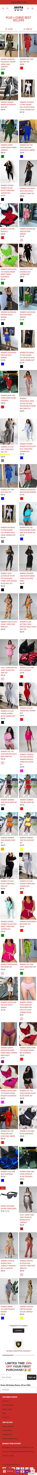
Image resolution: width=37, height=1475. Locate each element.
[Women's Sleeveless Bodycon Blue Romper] (9, 339)
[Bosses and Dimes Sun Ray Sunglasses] (9, 1195)
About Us (5, 1401)
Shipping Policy (7, 1434)
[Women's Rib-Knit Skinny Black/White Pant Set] (9, 88)
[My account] (28, 8)
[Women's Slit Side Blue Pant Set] (9, 476)
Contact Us (6, 1417)
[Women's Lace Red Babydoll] (9, 215)
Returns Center (7, 1409)
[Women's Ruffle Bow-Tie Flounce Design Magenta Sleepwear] (9, 1077)
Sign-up (31, 1377)
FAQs (4, 1413)
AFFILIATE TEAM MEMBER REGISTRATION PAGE (18, 1452)
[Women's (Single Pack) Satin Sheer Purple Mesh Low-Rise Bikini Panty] (9, 1034)
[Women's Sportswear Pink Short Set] (9, 950)
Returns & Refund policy (10, 1439)
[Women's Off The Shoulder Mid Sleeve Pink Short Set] (9, 737)
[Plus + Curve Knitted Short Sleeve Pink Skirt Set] (9, 652)
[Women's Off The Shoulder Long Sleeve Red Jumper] (9, 1117)
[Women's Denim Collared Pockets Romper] (9, 1291)
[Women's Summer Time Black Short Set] (9, 786)
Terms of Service (8, 1426)
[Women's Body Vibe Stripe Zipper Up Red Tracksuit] (9, 382)
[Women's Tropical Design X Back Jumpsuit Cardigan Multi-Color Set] (9, 1245)
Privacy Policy (7, 1430)
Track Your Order (7, 1405)
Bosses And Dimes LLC (13, 1464)
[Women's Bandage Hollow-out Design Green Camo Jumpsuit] (9, 45)
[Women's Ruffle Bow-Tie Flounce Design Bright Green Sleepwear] (9, 255)
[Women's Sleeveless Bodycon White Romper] (9, 988)
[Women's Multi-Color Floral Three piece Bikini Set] (9, 606)
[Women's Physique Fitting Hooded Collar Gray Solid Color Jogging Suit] (9, 514)
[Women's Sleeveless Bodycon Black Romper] (9, 298)
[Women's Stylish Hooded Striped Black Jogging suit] (9, 695)
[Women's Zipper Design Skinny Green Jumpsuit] (9, 131)
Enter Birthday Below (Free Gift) (16, 1385)
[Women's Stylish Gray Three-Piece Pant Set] (9, 431)
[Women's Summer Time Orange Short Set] (9, 824)
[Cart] (32, 8)
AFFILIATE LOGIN (8, 1456)
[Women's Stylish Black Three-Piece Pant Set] (9, 866)
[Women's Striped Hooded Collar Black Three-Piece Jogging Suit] (9, 171)
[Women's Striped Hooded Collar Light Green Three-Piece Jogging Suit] (9, 907)
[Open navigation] (4, 8)
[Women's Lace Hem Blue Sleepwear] (9, 1158)
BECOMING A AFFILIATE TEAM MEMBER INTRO (18, 1448)
